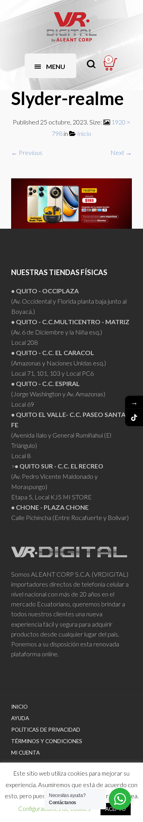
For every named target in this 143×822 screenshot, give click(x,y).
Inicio (84, 133)
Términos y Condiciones (46, 741)
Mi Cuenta (25, 752)
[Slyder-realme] (71, 202)
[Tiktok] (134, 417)
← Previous (27, 152)
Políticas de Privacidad (45, 729)
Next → (121, 152)
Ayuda (20, 718)
